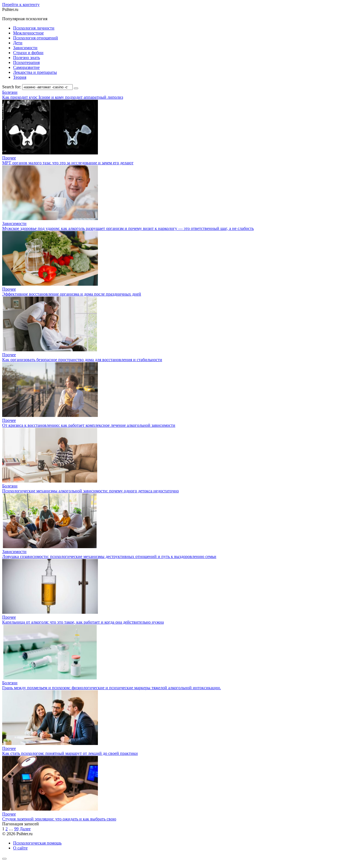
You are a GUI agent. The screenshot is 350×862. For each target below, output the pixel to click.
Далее (25, 828)
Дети (17, 42)
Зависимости (25, 47)
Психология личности (33, 28)
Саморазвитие (26, 67)
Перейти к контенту (21, 4)
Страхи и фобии (28, 52)
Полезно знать (26, 57)
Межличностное (28, 33)
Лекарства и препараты (35, 72)
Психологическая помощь (37, 843)
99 (16, 828)
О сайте (20, 848)
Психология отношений (35, 38)
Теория (19, 77)
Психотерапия (26, 62)
